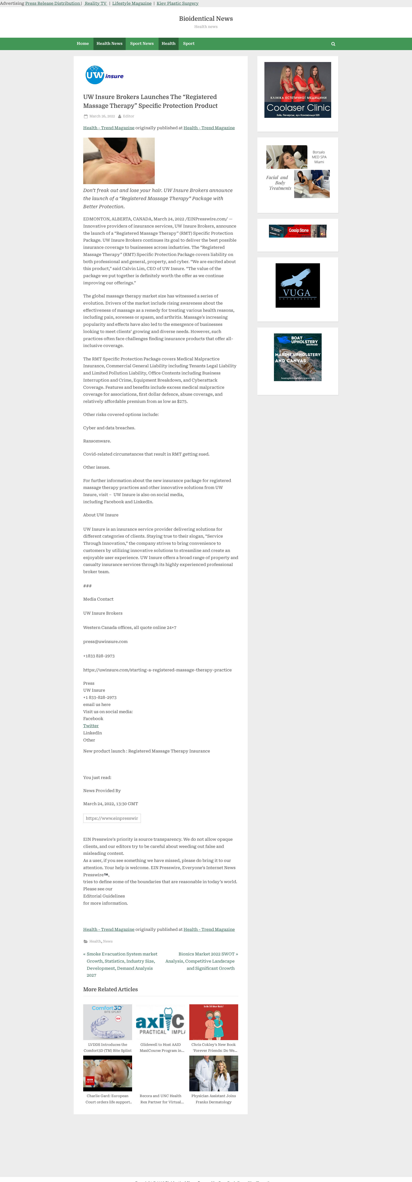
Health (168, 43)
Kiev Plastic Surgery (178, 3)
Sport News (142, 43)
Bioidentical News (206, 18)
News (108, 941)
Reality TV (95, 3)
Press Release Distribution (53, 3)
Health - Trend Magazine (108, 127)
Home (83, 43)
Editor (128, 116)
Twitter (91, 725)
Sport (189, 43)
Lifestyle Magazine (132, 3)
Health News (110, 43)
